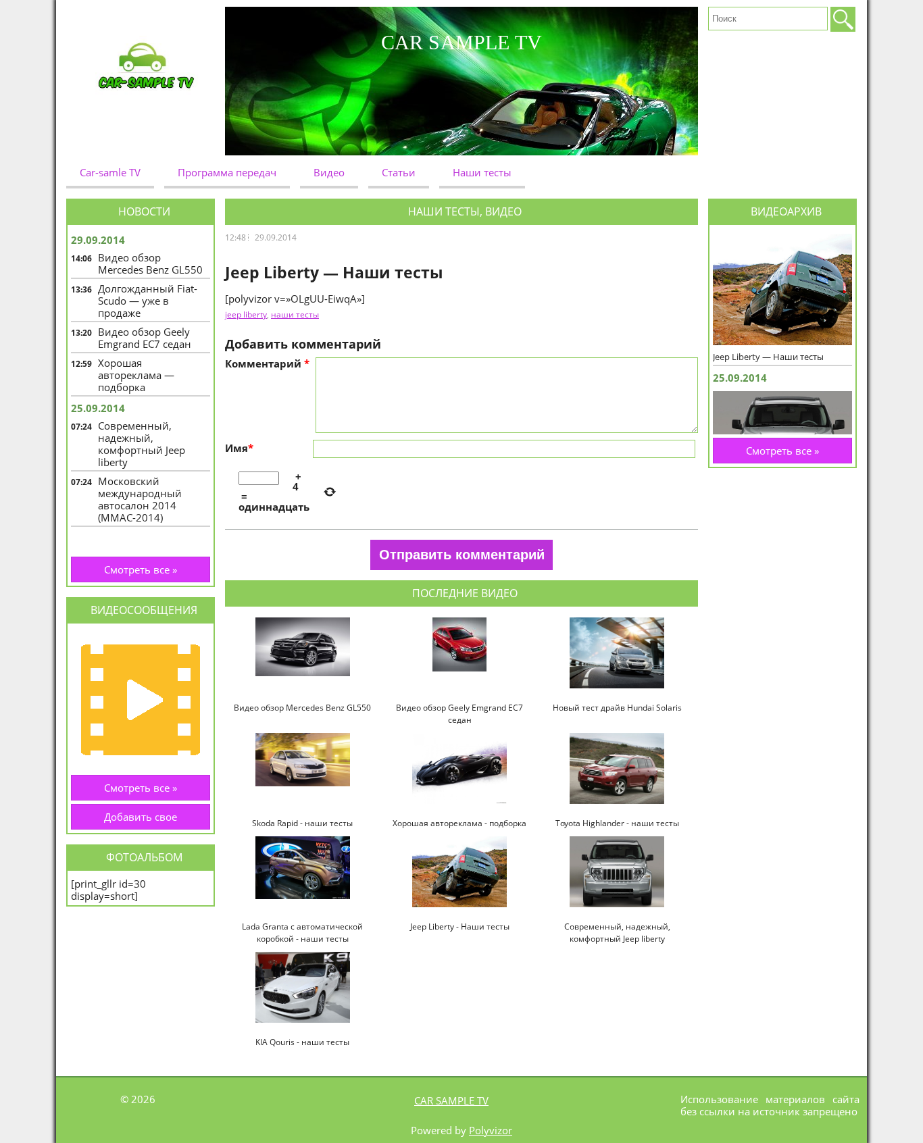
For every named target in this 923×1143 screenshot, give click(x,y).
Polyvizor (490, 1130)
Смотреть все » (140, 787)
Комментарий (267, 363)
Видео (329, 172)
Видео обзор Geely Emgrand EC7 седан (459, 714)
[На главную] (145, 81)
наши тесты (295, 314)
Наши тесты (482, 172)
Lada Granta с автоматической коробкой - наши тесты (302, 932)
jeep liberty (246, 314)
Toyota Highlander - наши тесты (617, 823)
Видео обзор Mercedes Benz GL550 (302, 707)
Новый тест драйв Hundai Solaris (617, 707)
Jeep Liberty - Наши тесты (459, 926)
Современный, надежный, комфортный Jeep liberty (617, 932)
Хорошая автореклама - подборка (459, 823)
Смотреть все (140, 569)
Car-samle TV (110, 172)
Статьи (399, 172)
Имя (239, 448)
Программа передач (227, 172)
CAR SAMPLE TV (451, 1100)
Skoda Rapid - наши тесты (302, 823)
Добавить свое (140, 816)
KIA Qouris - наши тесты (302, 1042)
